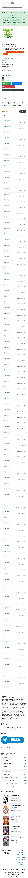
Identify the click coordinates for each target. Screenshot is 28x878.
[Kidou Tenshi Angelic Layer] (6, 809)
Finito (6, 62)
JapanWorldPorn (21, 866)
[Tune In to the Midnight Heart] (6, 841)
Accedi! (17, 729)
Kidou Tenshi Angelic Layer (17, 805)
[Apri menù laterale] (24, 6)
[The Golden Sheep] (6, 820)
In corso (16, 840)
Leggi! (25, 757)
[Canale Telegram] (5, 853)
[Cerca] (21, 6)
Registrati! (19, 727)
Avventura (8, 52)
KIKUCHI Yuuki (9, 56)
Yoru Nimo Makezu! (15, 826)
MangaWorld (17, 17)
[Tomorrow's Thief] (6, 799)
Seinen (22, 52)
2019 (11, 66)
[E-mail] (8, 853)
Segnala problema (9, 87)
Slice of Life (5, 53)
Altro (14, 786)
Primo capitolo (19, 90)
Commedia (14, 52)
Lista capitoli (17, 84)
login (13, 19)
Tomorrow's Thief (15, 795)
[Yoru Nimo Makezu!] (6, 830)
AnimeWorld (21, 862)
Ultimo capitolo (8, 90)
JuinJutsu (8, 73)
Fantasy (18, 52)
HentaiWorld (21, 864)
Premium (21, 852)
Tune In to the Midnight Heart (18, 837)
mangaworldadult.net (7, 15)
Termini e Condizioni (21, 857)
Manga (6, 60)
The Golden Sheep (15, 816)
